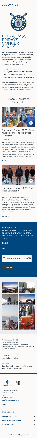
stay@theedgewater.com (10, 400)
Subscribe (8, 267)
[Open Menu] (34, 4)
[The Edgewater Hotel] (10, 4)
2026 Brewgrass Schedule (18, 100)
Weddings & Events (9, 416)
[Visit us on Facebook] (3, 243)
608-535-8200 (7, 398)
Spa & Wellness (8, 412)
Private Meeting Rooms (11, 420)
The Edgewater (8, 425)
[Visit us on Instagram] (6, 243)
